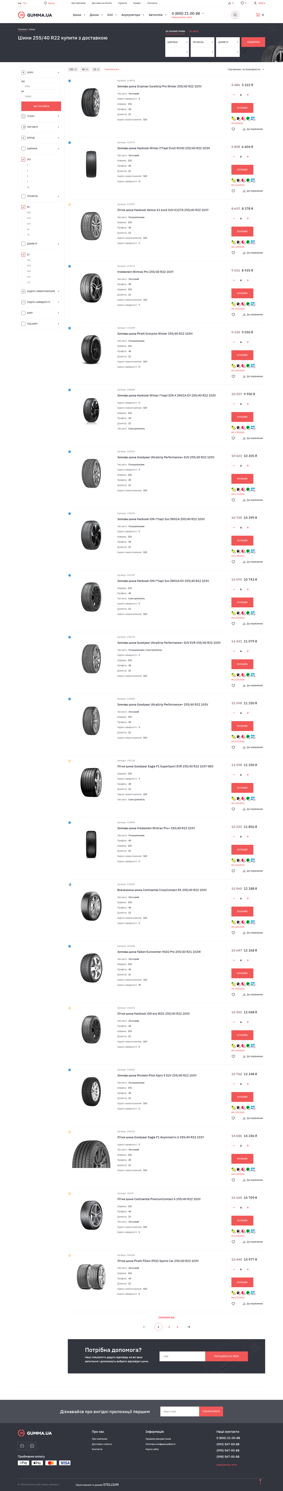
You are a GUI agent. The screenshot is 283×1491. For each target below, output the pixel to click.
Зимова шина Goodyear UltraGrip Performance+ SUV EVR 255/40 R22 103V (169, 643)
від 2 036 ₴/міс (238, 865)
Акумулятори (130, 15)
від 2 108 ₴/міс (238, 988)
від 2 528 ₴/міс (238, 1236)
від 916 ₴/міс (237, 123)
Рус (25, 3)
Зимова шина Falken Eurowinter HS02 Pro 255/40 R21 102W (159, 952)
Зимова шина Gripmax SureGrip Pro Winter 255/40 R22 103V (159, 86)
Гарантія (122, 3)
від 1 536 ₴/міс (238, 308)
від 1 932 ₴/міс (238, 741)
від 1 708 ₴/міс (238, 432)
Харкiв (51, 3)
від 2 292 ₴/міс (238, 1112)
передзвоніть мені (182, 17)
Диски (94, 15)
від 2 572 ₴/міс (238, 1297)
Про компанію (78, 3)
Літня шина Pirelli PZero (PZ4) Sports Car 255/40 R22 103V (158, 1261)
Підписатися (211, 1411)
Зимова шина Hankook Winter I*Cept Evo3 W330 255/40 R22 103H (163, 148)
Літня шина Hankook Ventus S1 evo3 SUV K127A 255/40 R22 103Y (163, 210)
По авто (194, 31)
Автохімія (155, 15)
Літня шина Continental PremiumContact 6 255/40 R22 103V (159, 1199)
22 (94, 69)
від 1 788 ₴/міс (238, 556)
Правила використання (158, 1438)
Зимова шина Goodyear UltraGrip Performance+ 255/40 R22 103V (162, 704)
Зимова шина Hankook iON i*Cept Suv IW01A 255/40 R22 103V (161, 519)
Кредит (137, 3)
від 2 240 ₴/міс (238, 1050)
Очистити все (112, 69)
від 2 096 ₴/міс (238, 926)
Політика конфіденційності (161, 1444)
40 (83, 69)
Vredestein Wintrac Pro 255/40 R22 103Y (145, 272)
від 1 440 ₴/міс (238, 246)
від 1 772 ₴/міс (238, 494)
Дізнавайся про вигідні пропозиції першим (105, 1411)
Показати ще (167, 1317)
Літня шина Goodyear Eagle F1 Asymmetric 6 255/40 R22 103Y (160, 1137)
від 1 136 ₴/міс (238, 185)
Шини (77, 15)
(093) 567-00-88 (228, 1444)
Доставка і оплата (102, 1444)
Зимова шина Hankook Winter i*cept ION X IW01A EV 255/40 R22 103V (166, 395)
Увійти (261, 3)
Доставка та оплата (102, 3)
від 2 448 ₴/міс (238, 1174)
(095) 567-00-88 (228, 1450)
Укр (19, 3)
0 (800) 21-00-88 (228, 1438)
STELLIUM (111, 1484)
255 (71, 69)
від (23, 81)
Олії (110, 15)
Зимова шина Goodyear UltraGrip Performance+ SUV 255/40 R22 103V (165, 457)
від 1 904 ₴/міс (238, 679)
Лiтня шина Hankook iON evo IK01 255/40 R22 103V (153, 1013)
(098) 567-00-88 (228, 1457)
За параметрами (175, 31)
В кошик (242, 107)
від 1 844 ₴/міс (238, 617)
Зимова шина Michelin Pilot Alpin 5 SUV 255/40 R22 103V (157, 1075)
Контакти (97, 1449)
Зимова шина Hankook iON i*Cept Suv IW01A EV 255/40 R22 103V (163, 581)
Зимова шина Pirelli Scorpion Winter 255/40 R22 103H (155, 333)
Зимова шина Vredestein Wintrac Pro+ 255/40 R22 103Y (156, 828)
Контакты (152, 3)
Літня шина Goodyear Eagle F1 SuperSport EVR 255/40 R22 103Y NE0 (165, 766)
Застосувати (41, 106)
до (22, 91)
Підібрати (253, 42)
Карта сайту (152, 1449)
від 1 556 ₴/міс (238, 370)
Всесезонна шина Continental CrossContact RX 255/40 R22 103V (162, 890)
